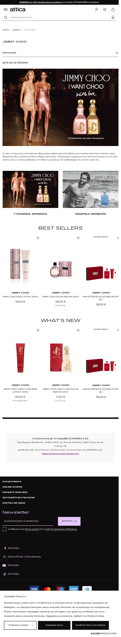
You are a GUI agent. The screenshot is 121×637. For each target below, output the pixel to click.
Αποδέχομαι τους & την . (43, 529)
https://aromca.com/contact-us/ (60, 454)
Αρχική (6, 30)
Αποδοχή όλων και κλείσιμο (90, 625)
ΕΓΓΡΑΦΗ (67, 521)
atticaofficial (15, 557)
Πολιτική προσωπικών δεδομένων (61, 529)
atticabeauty (32, 557)
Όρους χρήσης (32, 529)
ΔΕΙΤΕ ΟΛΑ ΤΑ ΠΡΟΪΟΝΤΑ (15, 63)
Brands (16, 30)
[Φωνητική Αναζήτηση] (113, 17)
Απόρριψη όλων (54, 625)
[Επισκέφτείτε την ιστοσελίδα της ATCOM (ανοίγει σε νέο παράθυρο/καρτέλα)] (103, 634)
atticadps (13, 548)
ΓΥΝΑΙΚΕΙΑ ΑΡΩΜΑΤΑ (30, 214)
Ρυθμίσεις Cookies (19, 625)
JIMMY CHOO (15, 42)
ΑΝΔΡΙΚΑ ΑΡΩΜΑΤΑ (90, 214)
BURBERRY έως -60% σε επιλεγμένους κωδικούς (40, 2)
